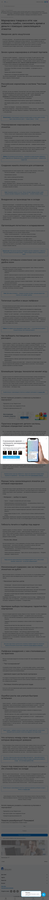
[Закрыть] (46, 438)
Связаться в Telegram (11, 457)
